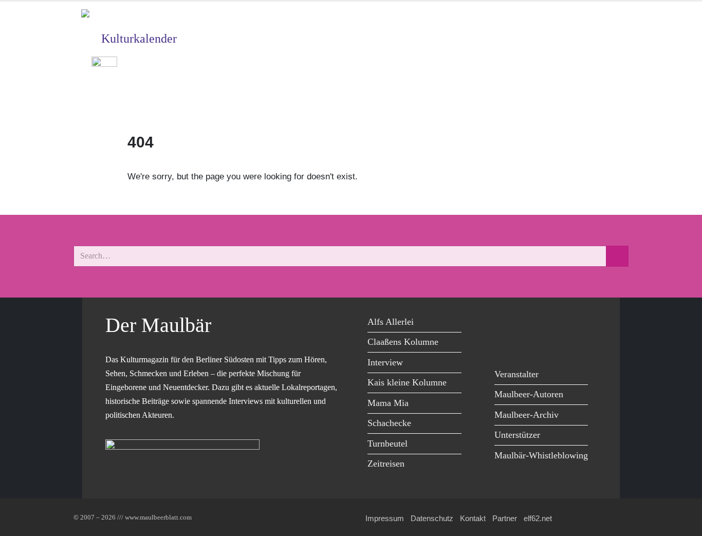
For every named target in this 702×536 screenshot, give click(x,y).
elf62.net (538, 518)
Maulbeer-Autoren (528, 394)
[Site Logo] (140, 17)
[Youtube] (551, 323)
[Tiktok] (504, 344)
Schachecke (389, 423)
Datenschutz (432, 518)
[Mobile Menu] (608, 98)
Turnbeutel (387, 443)
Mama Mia (388, 403)
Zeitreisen (385, 463)
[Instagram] (574, 323)
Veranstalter (516, 374)
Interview (385, 362)
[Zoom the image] (104, 64)
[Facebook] (504, 323)
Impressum (384, 518)
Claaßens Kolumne (402, 342)
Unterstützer (517, 435)
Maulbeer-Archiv (526, 415)
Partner (504, 518)
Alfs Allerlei (390, 322)
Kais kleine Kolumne (407, 382)
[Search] (617, 256)
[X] (528, 323)
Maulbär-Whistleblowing (541, 455)
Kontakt (473, 518)
